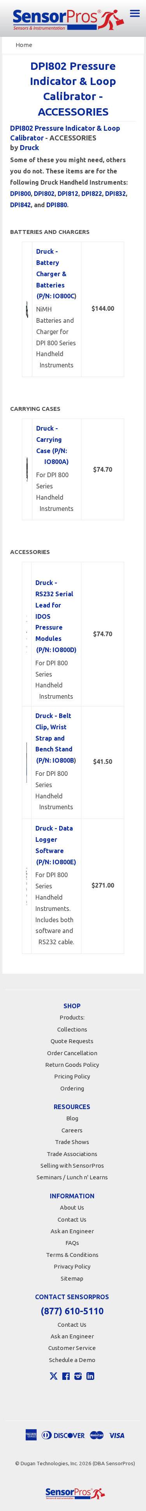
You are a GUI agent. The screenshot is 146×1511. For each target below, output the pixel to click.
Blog (72, 1118)
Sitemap (72, 1278)
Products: (72, 1017)
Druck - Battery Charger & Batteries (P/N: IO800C (55, 273)
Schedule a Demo (72, 1360)
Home (24, 45)
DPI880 (56, 204)
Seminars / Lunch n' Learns (72, 1177)
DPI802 (44, 193)
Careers (72, 1130)
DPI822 (91, 193)
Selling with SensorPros (72, 1165)
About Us (72, 1207)
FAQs (72, 1242)
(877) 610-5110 (72, 1311)
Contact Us (72, 1219)
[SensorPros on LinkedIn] (90, 1377)
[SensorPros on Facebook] (66, 1377)
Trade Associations (72, 1154)
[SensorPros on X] (54, 1378)
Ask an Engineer (72, 1231)
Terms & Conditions (72, 1254)
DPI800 (20, 193)
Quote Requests (72, 1041)
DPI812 (68, 193)
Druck (29, 147)
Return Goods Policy (72, 1064)
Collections (72, 1029)
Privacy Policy (72, 1266)
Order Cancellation (72, 1053)
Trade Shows (72, 1142)
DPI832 (115, 193)
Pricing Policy (72, 1076)
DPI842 (20, 204)
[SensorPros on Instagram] (78, 1377)
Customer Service (72, 1348)
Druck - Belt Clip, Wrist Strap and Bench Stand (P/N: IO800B (54, 738)
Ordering (72, 1088)
